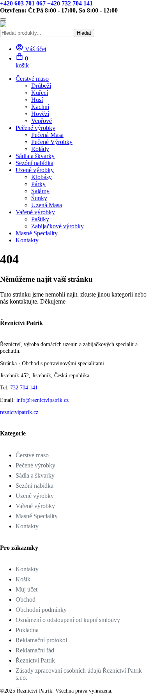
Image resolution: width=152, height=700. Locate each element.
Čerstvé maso (32, 455)
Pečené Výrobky (51, 142)
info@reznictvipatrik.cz (42, 400)
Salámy (40, 191)
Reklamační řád (35, 650)
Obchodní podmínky (41, 609)
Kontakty (27, 240)
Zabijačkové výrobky (57, 226)
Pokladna (27, 630)
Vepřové (41, 120)
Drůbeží (41, 85)
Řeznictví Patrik (35, 660)
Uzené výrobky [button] (35, 170)
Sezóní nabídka (34, 163)
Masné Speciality (37, 233)
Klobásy (41, 177)
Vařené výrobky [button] (35, 212)
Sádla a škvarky (35, 156)
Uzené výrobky (35, 495)
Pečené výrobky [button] (35, 127)
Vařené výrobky (35, 506)
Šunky (39, 198)
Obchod (25, 599)
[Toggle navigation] (3, 19)
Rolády (40, 149)
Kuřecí (39, 92)
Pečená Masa (47, 134)
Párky (38, 184)
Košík (23, 579)
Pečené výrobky (35, 465)
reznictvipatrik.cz (19, 412)
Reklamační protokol (41, 640)
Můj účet (26, 589)
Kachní (40, 106)
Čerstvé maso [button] (32, 78)
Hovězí (40, 113)
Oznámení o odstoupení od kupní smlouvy (68, 619)
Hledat (84, 33)
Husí (37, 99)
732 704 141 (24, 387)
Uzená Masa (46, 205)
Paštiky (40, 219)
